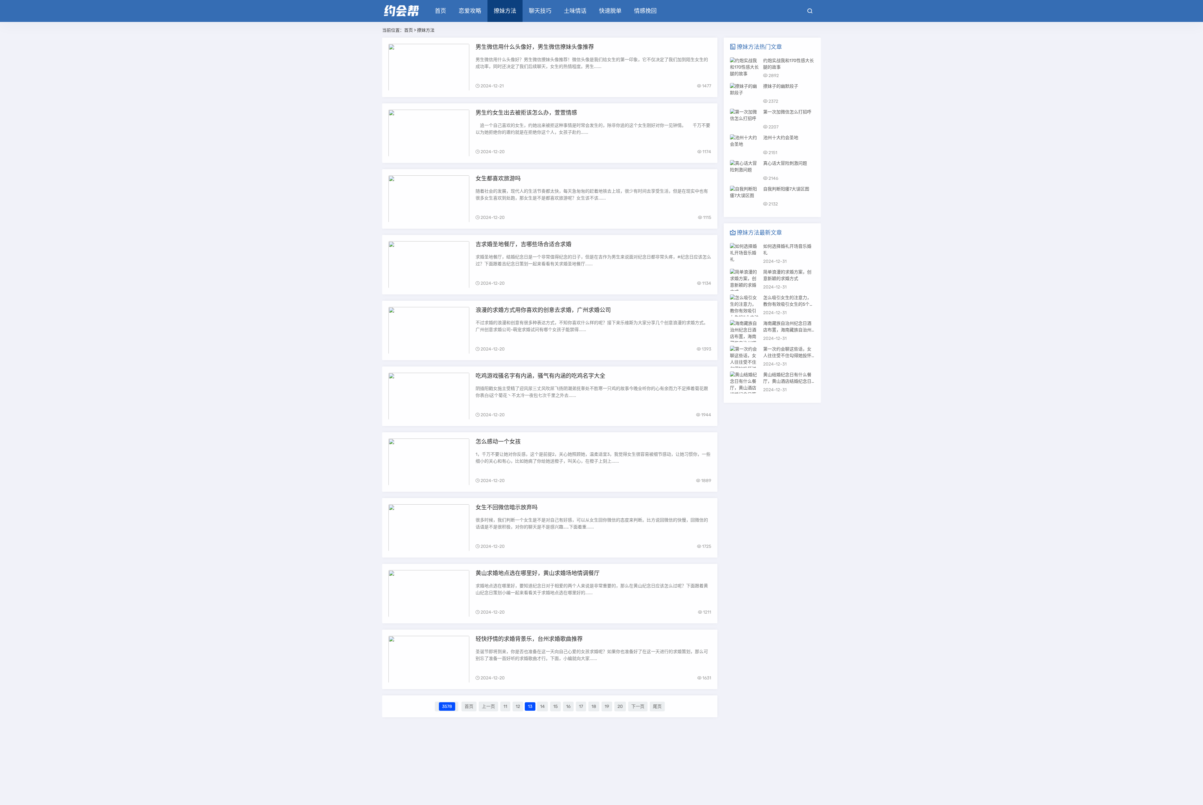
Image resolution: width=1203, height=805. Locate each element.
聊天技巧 (540, 11)
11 (505, 706)
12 (518, 706)
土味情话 (575, 11)
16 (568, 706)
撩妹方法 (505, 11)
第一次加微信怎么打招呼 (787, 112)
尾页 (657, 706)
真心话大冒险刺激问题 (785, 163)
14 (542, 706)
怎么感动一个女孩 (498, 441)
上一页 (488, 706)
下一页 (637, 706)
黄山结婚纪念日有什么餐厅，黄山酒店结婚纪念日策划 (787, 381)
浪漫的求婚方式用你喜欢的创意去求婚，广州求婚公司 (543, 310)
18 (593, 706)
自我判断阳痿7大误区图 (786, 189)
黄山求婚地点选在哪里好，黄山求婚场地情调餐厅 (538, 573)
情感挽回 (645, 11)
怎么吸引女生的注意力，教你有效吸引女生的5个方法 (788, 304)
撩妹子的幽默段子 (780, 86)
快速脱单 (610, 11)
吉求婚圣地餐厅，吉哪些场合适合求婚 (523, 244)
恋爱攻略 (470, 11)
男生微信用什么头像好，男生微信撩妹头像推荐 (535, 47)
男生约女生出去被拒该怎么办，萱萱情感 (526, 112)
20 (620, 706)
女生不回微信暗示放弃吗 (507, 507)
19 (607, 706)
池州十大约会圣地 (780, 137)
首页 (440, 11)
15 (555, 706)
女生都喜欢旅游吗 (498, 178)
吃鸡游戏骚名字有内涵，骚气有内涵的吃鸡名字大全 (540, 375)
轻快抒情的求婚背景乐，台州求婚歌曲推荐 (529, 639)
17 (581, 706)
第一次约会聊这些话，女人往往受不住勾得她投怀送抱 (787, 355)
